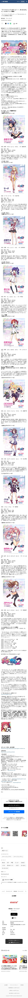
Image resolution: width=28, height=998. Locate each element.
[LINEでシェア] (10, 23)
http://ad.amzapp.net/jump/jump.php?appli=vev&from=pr (13, 748)
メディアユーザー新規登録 (14, 811)
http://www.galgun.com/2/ (6, 694)
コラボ (3, 865)
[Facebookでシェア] (8, 23)
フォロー (14, 914)
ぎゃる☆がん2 (5, 868)
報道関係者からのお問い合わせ (14, 987)
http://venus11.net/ (11, 770)
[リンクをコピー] (16, 23)
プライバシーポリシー (14, 985)
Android (22, 862)
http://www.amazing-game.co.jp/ (19, 778)
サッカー (17, 862)
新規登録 (22, 1)
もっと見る (25, 950)
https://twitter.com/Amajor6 (6, 781)
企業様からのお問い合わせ (14, 990)
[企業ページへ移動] (14, 902)
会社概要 (5, 985)
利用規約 (22, 985)
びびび (17, 865)
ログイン (18, 1)
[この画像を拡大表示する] (5, 834)
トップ (3, 891)
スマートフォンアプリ (6, 856)
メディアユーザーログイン (14, 805)
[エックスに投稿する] (6, 23)
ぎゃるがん (23, 865)
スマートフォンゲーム (18, 856)
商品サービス (5, 850)
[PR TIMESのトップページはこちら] (5, 1)
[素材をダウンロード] (14, 23)
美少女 (3, 862)
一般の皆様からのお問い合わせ (14, 993)
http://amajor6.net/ (17, 782)
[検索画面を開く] (26, 1)
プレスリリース (9, 891)
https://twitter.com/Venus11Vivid (8, 752)
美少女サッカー (10, 865)
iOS (8, 862)
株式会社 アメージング (18, 891)
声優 (12, 862)
